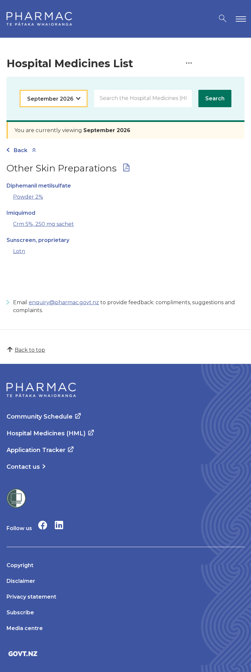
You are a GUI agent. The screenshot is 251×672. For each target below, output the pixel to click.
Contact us (23, 466)
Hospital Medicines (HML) (46, 433)
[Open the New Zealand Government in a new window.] (125, 653)
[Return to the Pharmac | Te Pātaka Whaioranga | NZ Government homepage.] (39, 18)
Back (20, 150)
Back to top (30, 350)
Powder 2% (28, 197)
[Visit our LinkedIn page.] (59, 525)
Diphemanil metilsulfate (39, 186)
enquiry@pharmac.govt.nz (64, 302)
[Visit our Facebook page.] (42, 525)
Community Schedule (40, 416)
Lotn (19, 251)
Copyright (20, 565)
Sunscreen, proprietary (38, 240)
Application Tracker (36, 450)
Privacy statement (31, 597)
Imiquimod (21, 213)
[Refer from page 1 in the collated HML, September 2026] (126, 169)
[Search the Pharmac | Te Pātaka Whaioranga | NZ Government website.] (222, 18)
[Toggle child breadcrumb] (34, 150)
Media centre (25, 628)
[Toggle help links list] (189, 63)
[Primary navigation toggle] (239, 18)
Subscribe (20, 612)
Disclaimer (21, 581)
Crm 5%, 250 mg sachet (43, 224)
